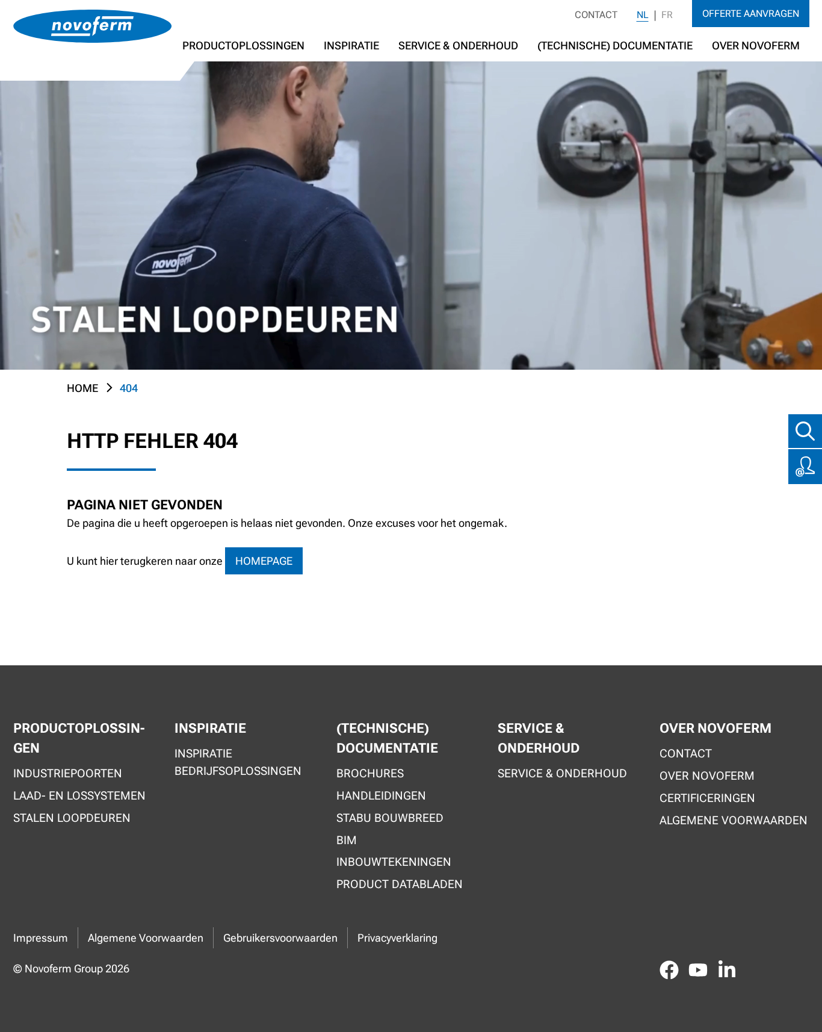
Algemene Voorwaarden (145, 937)
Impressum (40, 937)
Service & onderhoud (562, 773)
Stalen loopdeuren (72, 818)
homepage (263, 561)
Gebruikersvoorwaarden (280, 937)
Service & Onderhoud (458, 45)
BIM (346, 840)
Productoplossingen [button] (243, 45)
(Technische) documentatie (615, 45)
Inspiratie (351, 45)
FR (667, 14)
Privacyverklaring (397, 937)
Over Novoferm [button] (756, 45)
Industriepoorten (67, 773)
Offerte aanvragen (750, 13)
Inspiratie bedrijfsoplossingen (238, 762)
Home (82, 388)
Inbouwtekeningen (393, 862)
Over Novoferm (707, 776)
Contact (596, 14)
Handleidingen (381, 796)
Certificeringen (707, 798)
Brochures (370, 773)
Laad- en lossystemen (79, 796)
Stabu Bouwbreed (389, 818)
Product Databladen (399, 884)
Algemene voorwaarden (734, 820)
